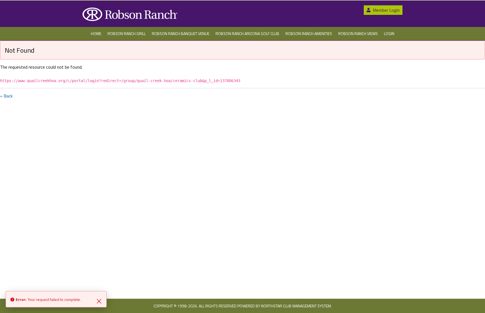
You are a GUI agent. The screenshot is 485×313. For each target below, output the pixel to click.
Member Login (386, 10)
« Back (6, 95)
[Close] (99, 300)
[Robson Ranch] (130, 14)
